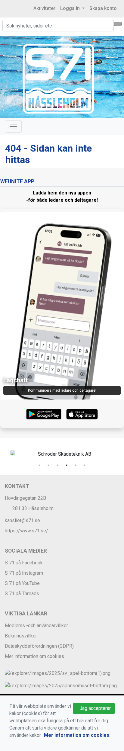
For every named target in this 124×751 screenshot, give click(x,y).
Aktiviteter (44, 8)
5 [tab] (76, 465)
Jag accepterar (94, 708)
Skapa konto (103, 8)
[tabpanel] (62, 454)
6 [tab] (85, 465)
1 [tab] (39, 465)
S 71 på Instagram (24, 573)
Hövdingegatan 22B (25, 498)
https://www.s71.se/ (26, 531)
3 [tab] (57, 465)
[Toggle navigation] (13, 126)
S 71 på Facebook (24, 563)
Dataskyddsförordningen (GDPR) (39, 646)
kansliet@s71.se (22, 520)
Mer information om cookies (34, 656)
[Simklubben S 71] (58, 78)
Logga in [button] (70, 8)
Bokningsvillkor (21, 636)
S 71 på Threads (22, 593)
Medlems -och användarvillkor (36, 625)
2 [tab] (48, 465)
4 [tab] (67, 465)
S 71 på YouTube (22, 583)
